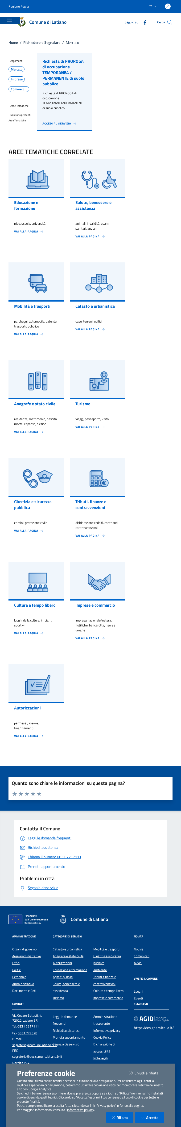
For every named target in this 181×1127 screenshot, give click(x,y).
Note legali (100, 1058)
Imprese (17, 79)
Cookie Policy (102, 1037)
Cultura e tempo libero (108, 990)
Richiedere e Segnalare (41, 42)
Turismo (58, 997)
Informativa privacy (106, 1030)
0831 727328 (27, 1033)
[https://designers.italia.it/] (151, 1018)
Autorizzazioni (62, 962)
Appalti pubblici (63, 976)
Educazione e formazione (70, 970)
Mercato (16, 69)
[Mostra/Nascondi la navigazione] (9, 20)
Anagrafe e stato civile (68, 956)
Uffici (16, 962)
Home (13, 42)
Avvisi (138, 962)
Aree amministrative (26, 956)
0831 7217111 (28, 1026)
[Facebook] (143, 22)
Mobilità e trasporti (106, 949)
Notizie (138, 949)
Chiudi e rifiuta (149, 1073)
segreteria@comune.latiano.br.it (34, 1045)
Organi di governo (24, 949)
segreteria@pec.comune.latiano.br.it (37, 1056)
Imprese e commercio (108, 997)
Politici (16, 970)
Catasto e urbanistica (67, 949)
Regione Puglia (18, 6)
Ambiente (100, 970)
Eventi (138, 998)
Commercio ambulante (20, 89)
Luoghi (138, 991)
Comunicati (141, 956)
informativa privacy (80, 1109)
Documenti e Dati (24, 990)
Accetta (155, 1117)
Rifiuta (125, 1117)
